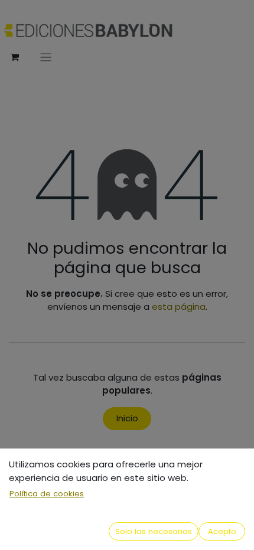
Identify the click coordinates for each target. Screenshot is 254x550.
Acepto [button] (222, 531)
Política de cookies (46, 493)
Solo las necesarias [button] (153, 531)
